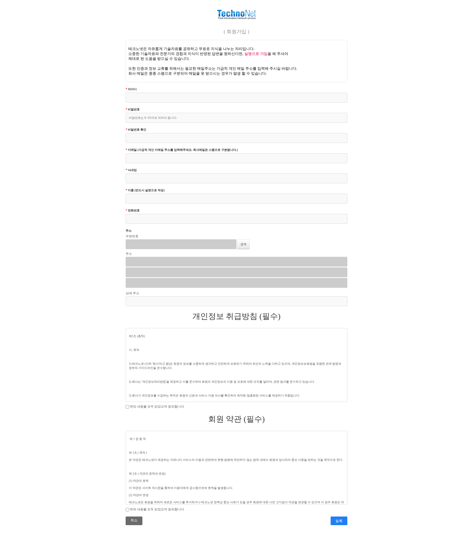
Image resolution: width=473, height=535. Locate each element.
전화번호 (133, 210)
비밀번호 (133, 109)
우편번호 (132, 236)
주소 (129, 230)
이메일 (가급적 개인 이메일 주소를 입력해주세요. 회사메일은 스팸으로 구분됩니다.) (182, 150)
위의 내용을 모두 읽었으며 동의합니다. (157, 406)
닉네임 (131, 170)
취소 (134, 520)
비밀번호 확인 (136, 129)
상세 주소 (132, 293)
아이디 (131, 89)
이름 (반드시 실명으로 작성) (145, 190)
